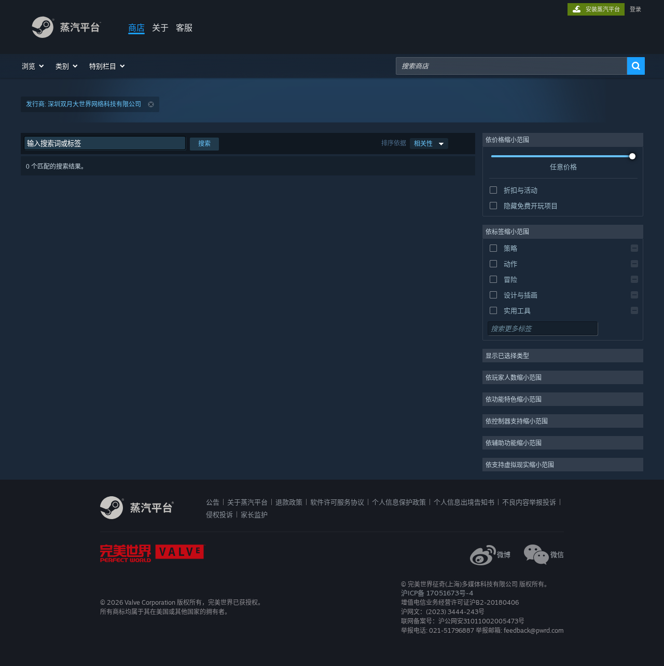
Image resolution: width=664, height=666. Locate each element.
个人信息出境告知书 (464, 502)
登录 (635, 9)
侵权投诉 (219, 514)
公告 (212, 502)
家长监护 (254, 514)
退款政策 (288, 502)
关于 (160, 27)
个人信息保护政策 (399, 502)
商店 (136, 27)
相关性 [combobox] (423, 143)
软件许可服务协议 (337, 502)
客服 (184, 27)
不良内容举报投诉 (529, 502)
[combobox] (511, 66)
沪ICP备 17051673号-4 (437, 593)
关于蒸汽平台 (247, 502)
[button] (33, 66)
